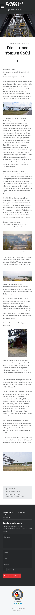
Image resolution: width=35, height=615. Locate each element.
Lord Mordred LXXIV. (13, 491)
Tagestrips (25, 43)
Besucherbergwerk (13, 43)
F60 (18, 496)
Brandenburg (11, 496)
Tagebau (22, 496)
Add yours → (6, 517)
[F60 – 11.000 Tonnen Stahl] (17, 15)
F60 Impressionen (17, 478)
